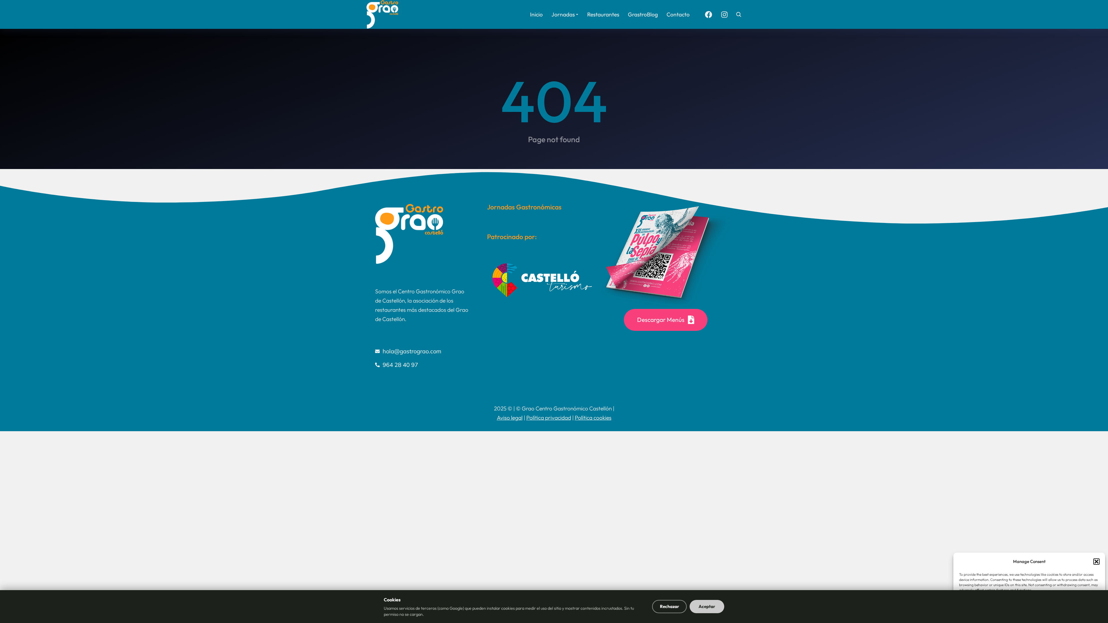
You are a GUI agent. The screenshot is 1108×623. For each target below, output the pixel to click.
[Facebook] (708, 14)
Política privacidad (548, 417)
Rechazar (669, 606)
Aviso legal (510, 417)
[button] (1096, 561)
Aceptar (707, 606)
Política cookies (593, 417)
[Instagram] (724, 14)
